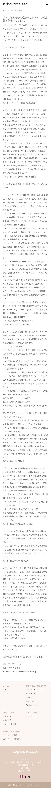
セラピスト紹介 (31, 693)
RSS (29, 776)
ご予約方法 (7, 720)
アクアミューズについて (34, 690)
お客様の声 (30, 701)
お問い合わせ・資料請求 (12, 739)
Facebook (25, 776)
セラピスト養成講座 (10, 735)
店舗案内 (29, 697)
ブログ (5, 693)
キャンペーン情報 (9, 724)
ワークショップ (31, 716)
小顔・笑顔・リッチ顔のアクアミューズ (20, 785)
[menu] (47, 4)
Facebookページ (32, 705)
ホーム (5, 690)
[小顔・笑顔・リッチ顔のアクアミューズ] (27, 3)
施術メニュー (8, 716)
